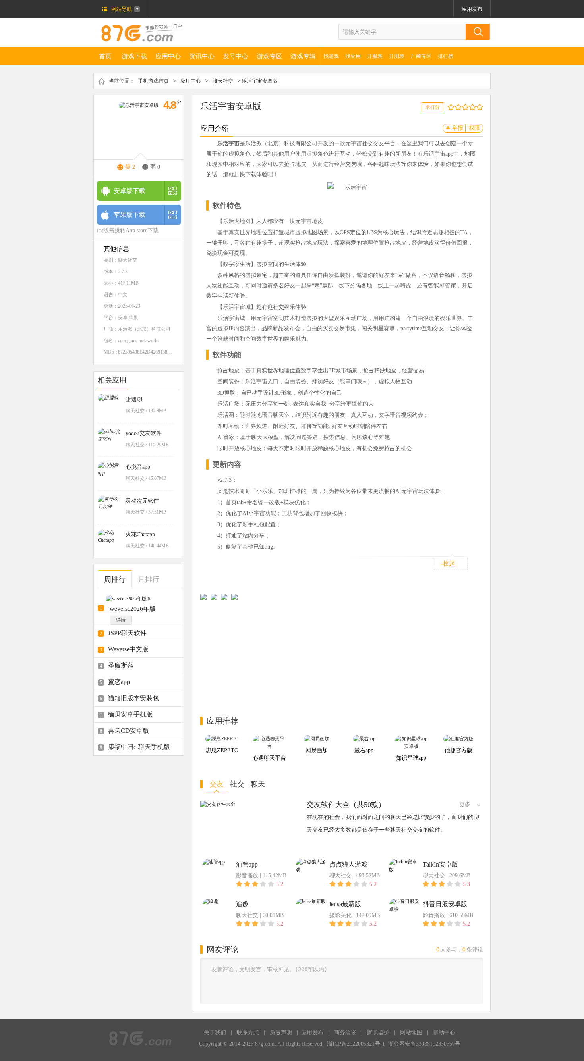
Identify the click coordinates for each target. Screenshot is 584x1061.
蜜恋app (119, 681)
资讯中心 (202, 56)
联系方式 (248, 1033)
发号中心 (235, 56)
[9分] (478, 107)
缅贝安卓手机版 (130, 714)
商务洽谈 (345, 1033)
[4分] (460, 107)
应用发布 (472, 9)
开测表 (396, 56)
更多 (464, 804)
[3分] (456, 107)
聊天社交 (223, 81)
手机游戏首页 (153, 81)
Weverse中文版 (128, 649)
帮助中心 (444, 1033)
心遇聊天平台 (269, 758)
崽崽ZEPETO (222, 750)
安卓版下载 (129, 190)
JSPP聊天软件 (127, 633)
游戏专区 (269, 56)
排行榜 (445, 56)
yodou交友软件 (144, 433)
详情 (121, 620)
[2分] (452, 107)
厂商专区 (421, 56)
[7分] (470, 107)
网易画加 (317, 750)
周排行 (115, 579)
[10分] (481, 107)
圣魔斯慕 (120, 665)
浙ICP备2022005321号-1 (356, 1044)
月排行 (148, 579)
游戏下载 (134, 56)
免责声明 (281, 1033)
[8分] (474, 107)
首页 (105, 56)
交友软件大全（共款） (346, 805)
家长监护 (378, 1033)
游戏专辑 (303, 56)
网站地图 (411, 1033)
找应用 (353, 56)
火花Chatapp (140, 534)
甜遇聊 (134, 399)
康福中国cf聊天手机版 (139, 746)
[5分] (463, 107)
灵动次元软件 (142, 501)
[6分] (467, 107)
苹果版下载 (129, 214)
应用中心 (168, 56)
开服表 (375, 56)
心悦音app (138, 467)
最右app (363, 750)
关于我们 (215, 1033)
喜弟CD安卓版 (128, 730)
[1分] (449, 107)
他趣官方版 (458, 750)
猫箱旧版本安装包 (133, 698)
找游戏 (331, 56)
